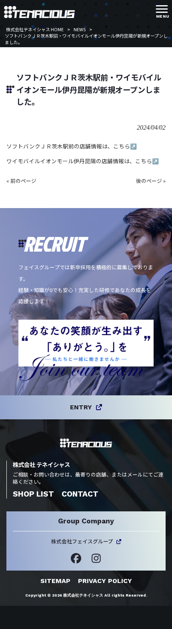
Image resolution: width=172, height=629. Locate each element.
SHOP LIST (33, 494)
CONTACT (80, 494)
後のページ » (151, 180)
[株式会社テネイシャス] (39, 11)
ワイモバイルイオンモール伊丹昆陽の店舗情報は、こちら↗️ (82, 161)
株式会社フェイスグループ (82, 541)
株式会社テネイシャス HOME (35, 29)
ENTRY (81, 407)
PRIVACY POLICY (105, 581)
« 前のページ (21, 180)
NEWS (80, 29)
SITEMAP (55, 581)
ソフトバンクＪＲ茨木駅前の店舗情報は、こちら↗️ (71, 146)
